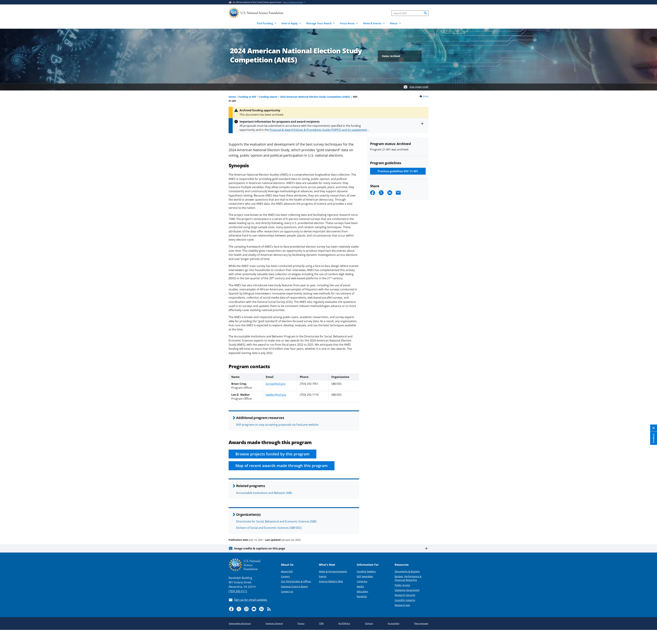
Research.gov (402, 605)
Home (232, 96)
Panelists (362, 596)
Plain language (421, 623)
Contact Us (287, 591)
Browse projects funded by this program (272, 454)
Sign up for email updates (250, 600)
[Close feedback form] (653, 428)
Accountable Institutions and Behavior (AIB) (264, 493)
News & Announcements (333, 571)
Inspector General (274, 623)
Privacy (301, 623)
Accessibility (393, 623)
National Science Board (294, 586)
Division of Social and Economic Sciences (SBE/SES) (268, 528)
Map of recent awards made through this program (281, 465)
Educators (362, 591)
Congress (362, 581)
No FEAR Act (344, 623)
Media (360, 586)
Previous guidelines (398, 171)
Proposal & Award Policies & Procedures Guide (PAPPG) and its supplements (318, 130)
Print (425, 96)
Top (649, 527)
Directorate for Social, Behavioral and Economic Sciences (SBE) (276, 521)
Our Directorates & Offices (296, 581)
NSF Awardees (365, 576)
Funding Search (268, 96)
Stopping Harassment (407, 590)
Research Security (405, 595)
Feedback (653, 438)
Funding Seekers (366, 571)
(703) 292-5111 (238, 591)
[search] (425, 13)
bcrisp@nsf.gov (275, 384)
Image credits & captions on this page (259, 548)
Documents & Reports (407, 571)
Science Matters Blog (331, 581)
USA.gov (369, 623)
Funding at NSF (247, 96)
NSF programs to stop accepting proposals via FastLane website (277, 424)
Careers (285, 576)
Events (322, 576)
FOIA (321, 623)
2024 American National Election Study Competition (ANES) (315, 96)
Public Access (402, 585)
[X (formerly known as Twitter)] (239, 609)
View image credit (418, 86)
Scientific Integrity (405, 600)
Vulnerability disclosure (240, 623)
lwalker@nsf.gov (276, 395)
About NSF (287, 571)
